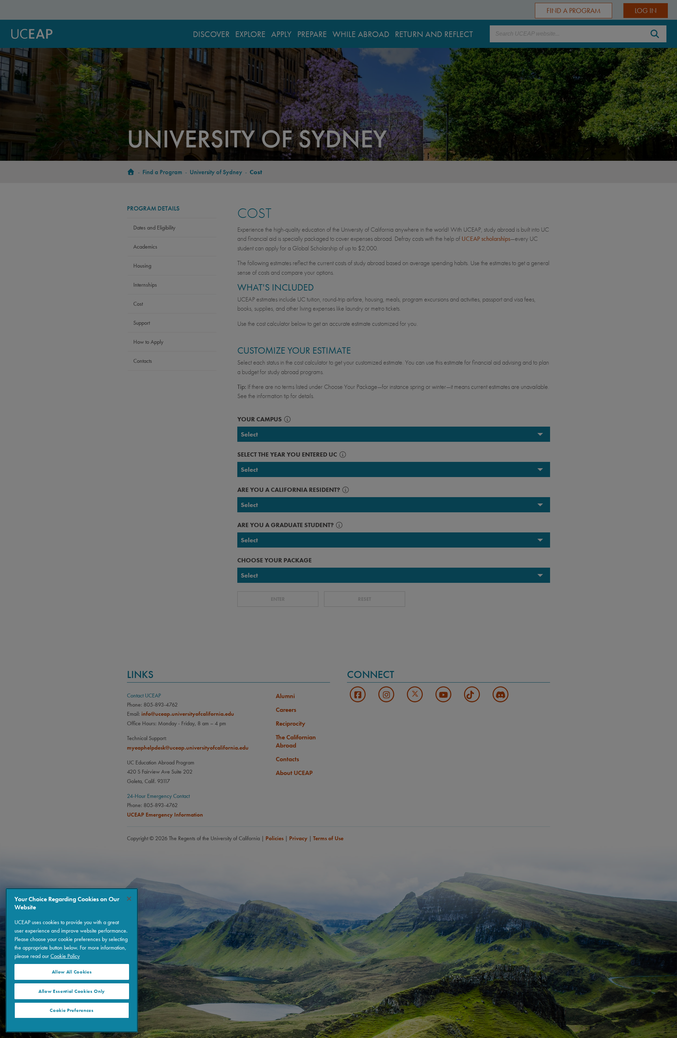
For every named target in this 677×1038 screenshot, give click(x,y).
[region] (72, 960)
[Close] (129, 898)
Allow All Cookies (72, 972)
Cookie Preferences (71, 1010)
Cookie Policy (65, 956)
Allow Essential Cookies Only (71, 991)
